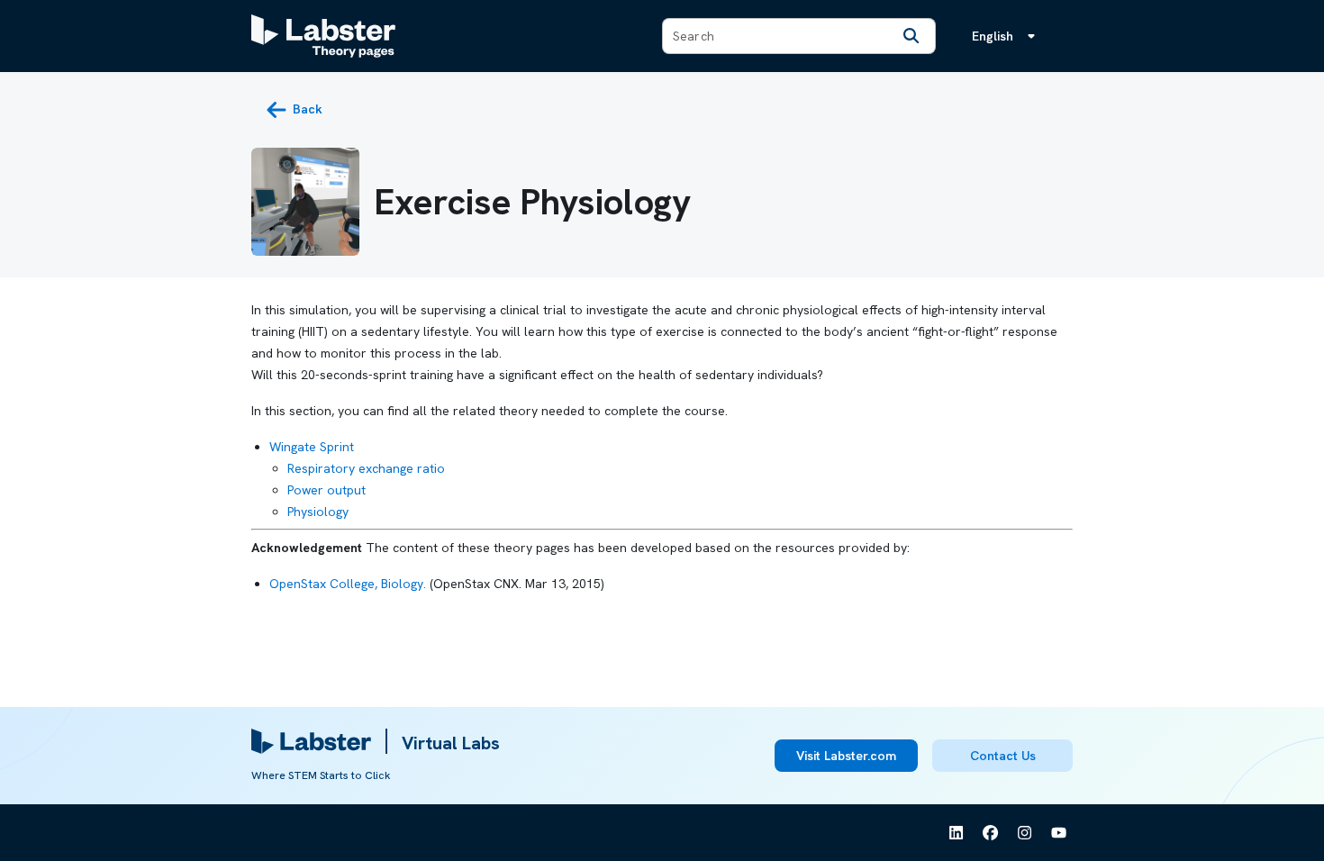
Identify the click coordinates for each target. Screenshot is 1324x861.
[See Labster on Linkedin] (956, 833)
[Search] (911, 36)
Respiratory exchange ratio (366, 468)
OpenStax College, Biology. (347, 584)
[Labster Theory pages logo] (323, 36)
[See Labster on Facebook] (990, 833)
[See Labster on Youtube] (1059, 833)
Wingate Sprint (311, 447)
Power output (326, 490)
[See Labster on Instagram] (1024, 833)
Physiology (318, 511)
